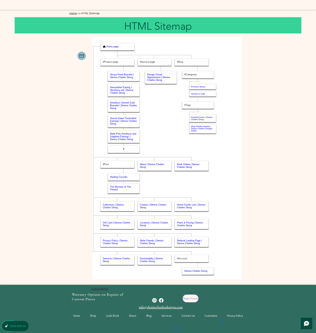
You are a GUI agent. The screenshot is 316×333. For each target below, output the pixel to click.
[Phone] (222, 322)
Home (73, 13)
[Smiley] (176, 328)
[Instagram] (154, 300)
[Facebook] (161, 300)
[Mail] (81, 56)
